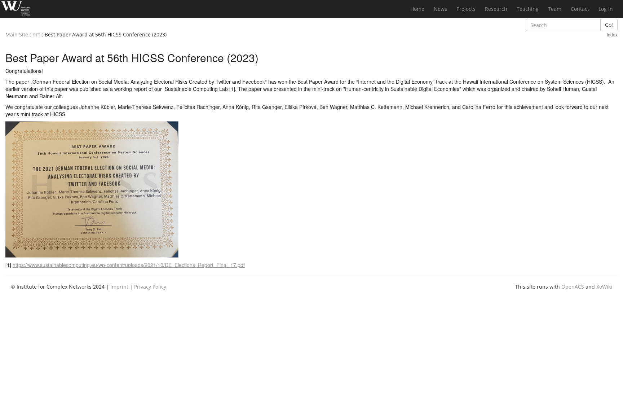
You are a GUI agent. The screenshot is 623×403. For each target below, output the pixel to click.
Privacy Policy (150, 286)
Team (554, 8)
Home (417, 8)
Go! (609, 24)
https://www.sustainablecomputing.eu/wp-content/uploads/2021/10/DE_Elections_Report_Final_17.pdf (129, 264)
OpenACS (572, 286)
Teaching (528, 8)
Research (496, 8)
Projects (466, 8)
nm (36, 34)
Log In (605, 8)
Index (612, 35)
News (440, 8)
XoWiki (604, 286)
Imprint (119, 286)
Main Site (16, 34)
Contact (580, 8)
